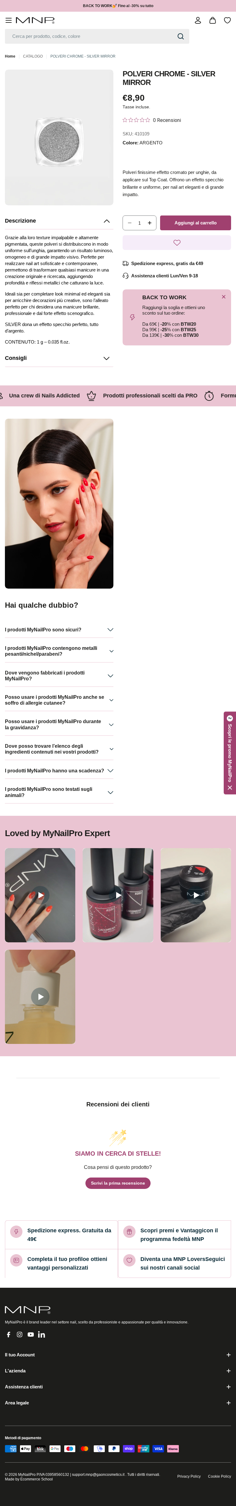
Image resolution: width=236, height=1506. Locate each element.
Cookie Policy (219, 1476)
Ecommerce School (36, 1479)
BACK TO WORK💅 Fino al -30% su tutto (118, 6)
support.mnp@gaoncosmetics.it (98, 1474)
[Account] (198, 20)
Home (10, 56)
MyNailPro (27, 1474)
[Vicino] (224, 297)
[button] (59, 221)
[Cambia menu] (8, 20)
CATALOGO (33, 56)
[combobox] (97, 36)
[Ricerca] (180, 36)
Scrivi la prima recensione (118, 1183)
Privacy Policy (189, 1476)
